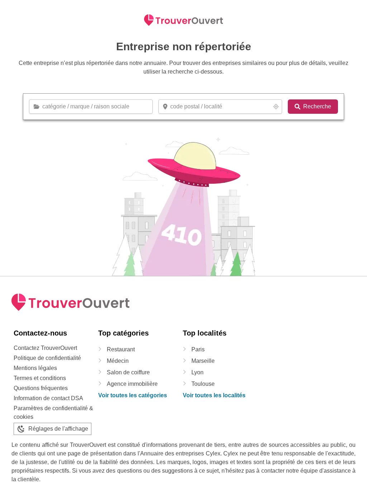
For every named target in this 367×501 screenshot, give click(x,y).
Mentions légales (35, 368)
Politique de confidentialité (47, 358)
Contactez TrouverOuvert (45, 348)
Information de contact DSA (48, 398)
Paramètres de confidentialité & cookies (53, 412)
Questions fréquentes (41, 388)
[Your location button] (276, 106)
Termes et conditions (40, 378)
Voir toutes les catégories (132, 395)
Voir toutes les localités (214, 395)
